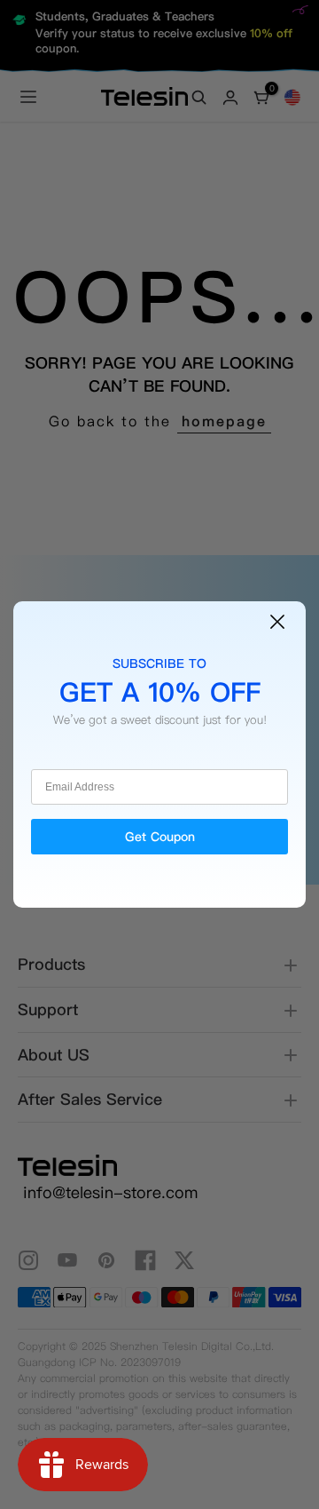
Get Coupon (160, 837)
